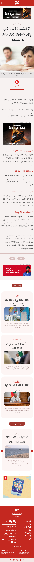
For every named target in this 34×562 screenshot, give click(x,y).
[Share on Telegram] (17, 560)
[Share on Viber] (13, 560)
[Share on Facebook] (20, 560)
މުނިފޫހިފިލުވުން (28, 533)
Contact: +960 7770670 (5, 553)
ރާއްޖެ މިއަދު (28, 521)
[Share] (10, 560)
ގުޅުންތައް (17, 24)
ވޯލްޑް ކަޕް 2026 (10, 527)
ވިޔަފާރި (29, 530)
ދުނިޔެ (29, 539)
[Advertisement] (17, 14)
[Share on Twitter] (23, 560)
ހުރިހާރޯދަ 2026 (10, 530)
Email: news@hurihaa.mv (23, 553)
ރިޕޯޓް (30, 524)
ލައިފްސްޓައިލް (21, 258)
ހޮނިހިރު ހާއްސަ (27, 527)
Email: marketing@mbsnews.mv (7, 552)
